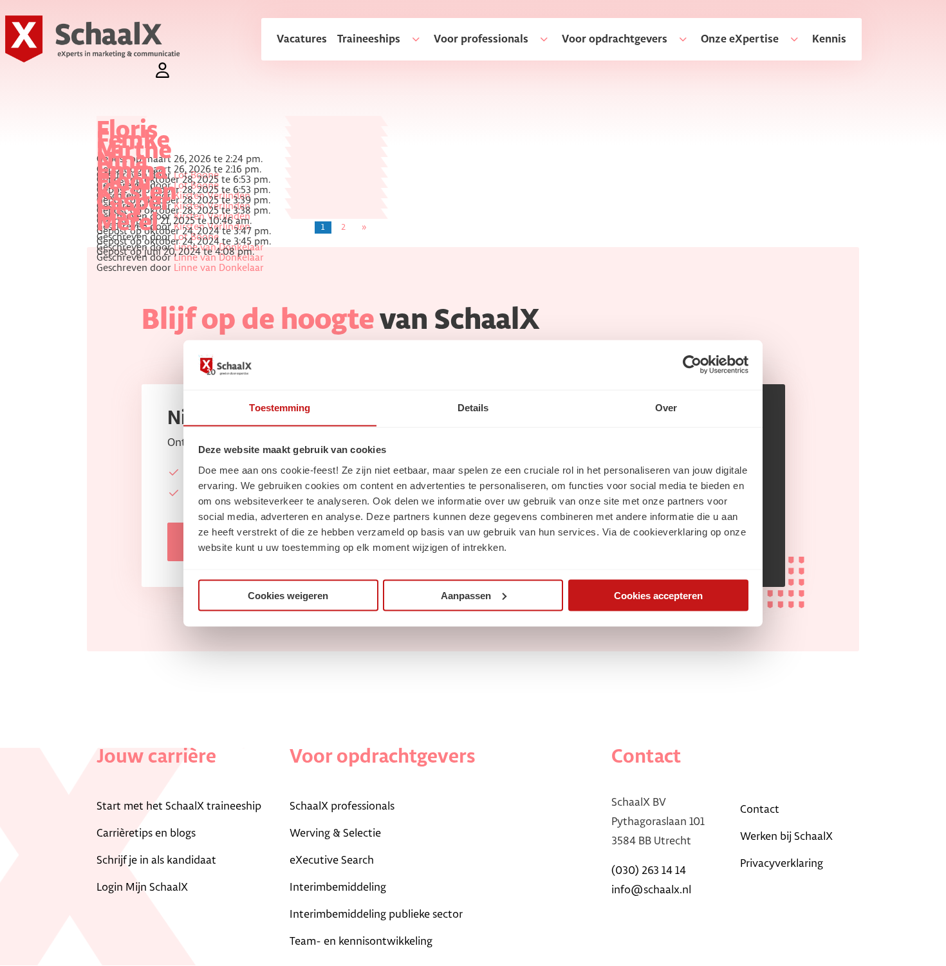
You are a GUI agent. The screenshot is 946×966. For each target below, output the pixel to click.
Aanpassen (466, 595)
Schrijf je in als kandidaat (156, 860)
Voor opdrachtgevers (614, 39)
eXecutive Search (332, 860)
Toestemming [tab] (279, 407)
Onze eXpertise (740, 39)
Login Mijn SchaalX (142, 887)
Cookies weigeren (288, 595)
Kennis (829, 39)
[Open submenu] (410, 39)
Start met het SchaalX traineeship (179, 806)
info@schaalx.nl (651, 890)
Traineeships (368, 39)
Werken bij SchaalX (786, 836)
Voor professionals (481, 39)
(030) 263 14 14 (648, 871)
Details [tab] (473, 407)
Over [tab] (666, 407)
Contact (759, 809)
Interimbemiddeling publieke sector (376, 914)
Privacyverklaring (781, 864)
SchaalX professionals (342, 806)
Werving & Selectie (335, 833)
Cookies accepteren (658, 595)
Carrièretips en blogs (146, 833)
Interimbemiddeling (338, 887)
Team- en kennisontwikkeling (361, 941)
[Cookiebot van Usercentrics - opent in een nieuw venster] (692, 364)
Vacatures (302, 39)
